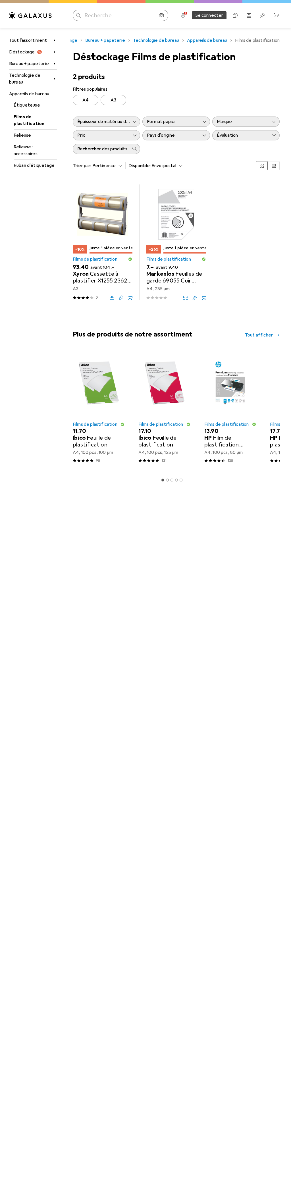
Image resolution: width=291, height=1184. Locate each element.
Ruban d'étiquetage (34, 165)
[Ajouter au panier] (130, 297)
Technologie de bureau (24, 78)
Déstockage (22, 52)
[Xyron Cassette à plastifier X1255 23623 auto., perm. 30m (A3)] (102, 242)
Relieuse (22, 135)
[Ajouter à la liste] (121, 297)
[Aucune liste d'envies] (262, 15)
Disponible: (139, 166)
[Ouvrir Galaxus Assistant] (235, 15)
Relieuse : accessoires (26, 150)
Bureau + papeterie (29, 64)
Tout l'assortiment (28, 40)
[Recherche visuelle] (161, 15)
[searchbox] (101, 149)
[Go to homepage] (30, 15)
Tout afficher (259, 335)
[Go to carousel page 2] (167, 480)
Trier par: (82, 166)
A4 (85, 100)
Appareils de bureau (29, 94)
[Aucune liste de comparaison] (248, 15)
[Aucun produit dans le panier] (276, 15)
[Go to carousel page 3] (172, 480)
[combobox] (106, 166)
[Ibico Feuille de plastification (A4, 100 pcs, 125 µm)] (164, 410)
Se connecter (209, 15)
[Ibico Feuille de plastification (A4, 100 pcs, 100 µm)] (99, 410)
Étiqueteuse (27, 105)
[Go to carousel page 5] (181, 480)
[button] (130, 259)
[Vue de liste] (274, 165)
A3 (113, 100)
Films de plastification (29, 120)
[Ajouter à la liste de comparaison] (112, 297)
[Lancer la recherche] (78, 15)
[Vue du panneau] (262, 165)
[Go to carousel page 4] (176, 480)
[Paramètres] (183, 15)
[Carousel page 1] (162, 480)
